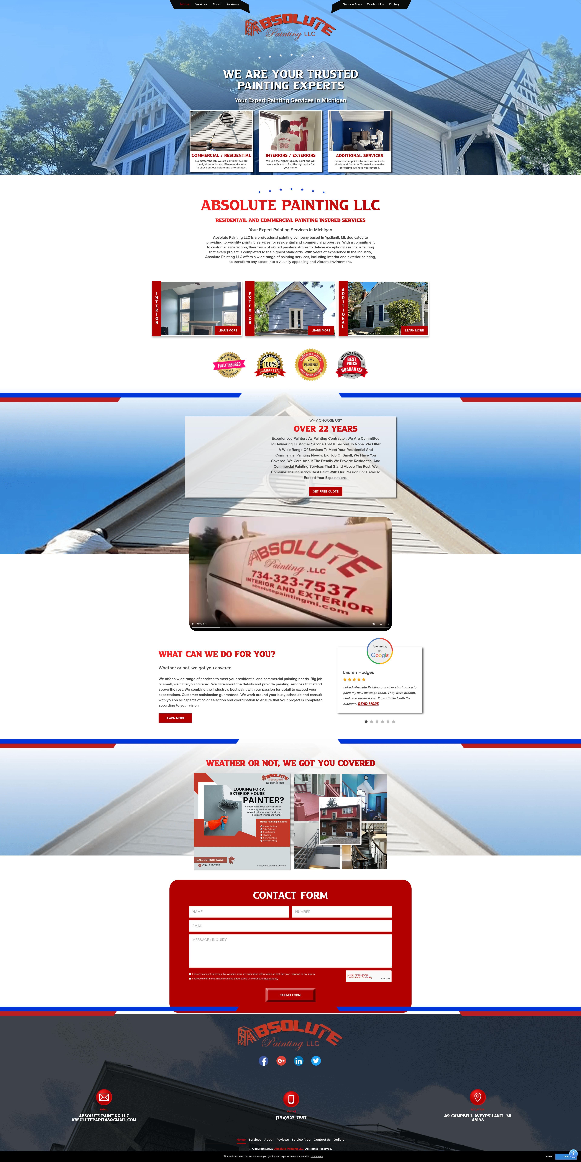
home (184, 4)
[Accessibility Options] (573, 1154)
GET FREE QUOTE (326, 491)
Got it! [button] (566, 1156)
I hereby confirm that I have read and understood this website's (235, 978)
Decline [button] (548, 1156)
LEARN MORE (227, 330)
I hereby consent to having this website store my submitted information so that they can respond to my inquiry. (254, 974)
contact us (375, 4)
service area (352, 4)
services (201, 4)
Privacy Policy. (271, 978)
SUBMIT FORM (290, 995)
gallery (394, 4)
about (217, 4)
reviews (233, 4)
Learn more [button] (317, 1156)
